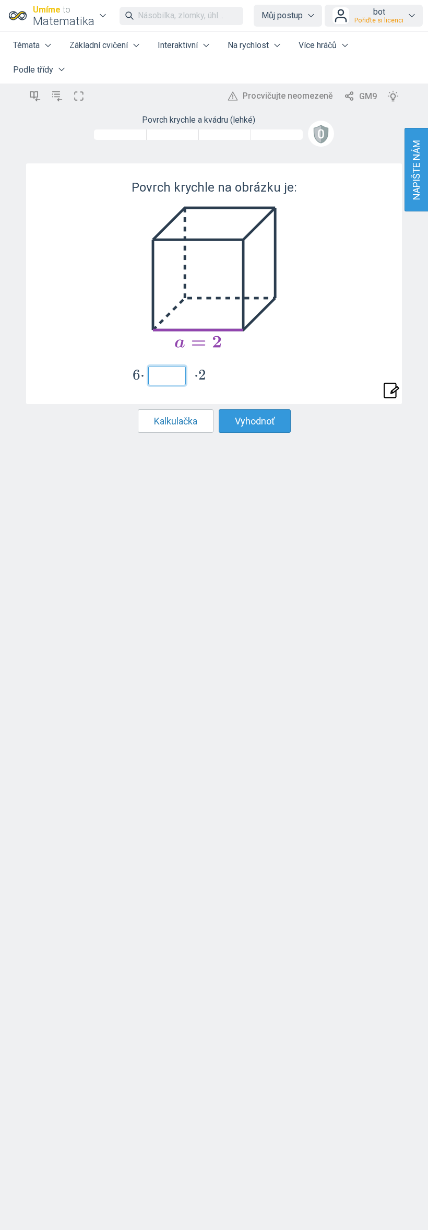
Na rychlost (248, 45)
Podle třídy (33, 70)
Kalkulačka (175, 421)
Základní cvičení (98, 45)
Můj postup (282, 15)
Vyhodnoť (255, 421)
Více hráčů (318, 45)
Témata (26, 45)
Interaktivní (178, 45)
